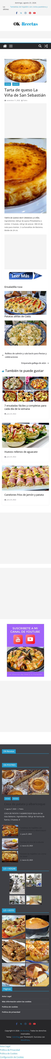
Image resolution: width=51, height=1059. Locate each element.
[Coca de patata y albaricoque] (25, 782)
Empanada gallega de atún (33, 363)
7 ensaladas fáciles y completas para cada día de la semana (25, 407)
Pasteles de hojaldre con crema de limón (33, 855)
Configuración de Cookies (12, 1057)
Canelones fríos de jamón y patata (24, 494)
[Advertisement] (25, 120)
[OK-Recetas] (5, 46)
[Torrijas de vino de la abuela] (10, 844)
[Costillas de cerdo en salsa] (13, 951)
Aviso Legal (6, 996)
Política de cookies (10, 1007)
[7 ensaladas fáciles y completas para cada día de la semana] (25, 378)
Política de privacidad (11, 1012)
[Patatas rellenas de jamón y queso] (37, 951)
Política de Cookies (8, 1053)
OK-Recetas (8, 751)
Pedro (25, 100)
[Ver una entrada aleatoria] (46, 46)
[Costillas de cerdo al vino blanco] (13, 974)
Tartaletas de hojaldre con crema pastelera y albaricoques (33, 829)
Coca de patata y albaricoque (24, 804)
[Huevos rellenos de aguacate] (25, 424)
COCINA (7, 84)
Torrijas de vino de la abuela (32, 842)
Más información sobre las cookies (16, 1001)
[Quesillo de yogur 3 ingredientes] (37, 974)
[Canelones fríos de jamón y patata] (25, 467)
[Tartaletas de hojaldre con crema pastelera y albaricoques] (10, 831)
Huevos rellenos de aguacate (21, 451)
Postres (15, 84)
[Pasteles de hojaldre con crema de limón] (10, 857)
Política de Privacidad (10, 1050)
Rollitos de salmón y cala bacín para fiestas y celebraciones (26, 355)
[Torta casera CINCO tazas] (37, 927)
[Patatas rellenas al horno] (13, 927)
